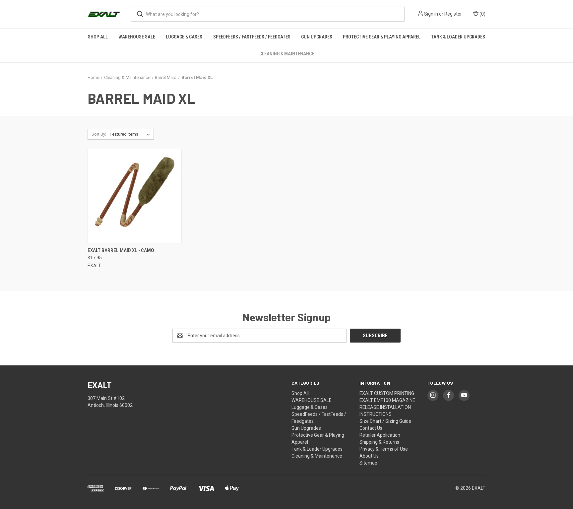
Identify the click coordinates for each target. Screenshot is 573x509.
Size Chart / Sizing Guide (385, 421)
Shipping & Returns (379, 442)
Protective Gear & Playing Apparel (381, 36)
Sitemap (368, 463)
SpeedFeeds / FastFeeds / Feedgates (251, 36)
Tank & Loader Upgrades (458, 36)
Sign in (431, 14)
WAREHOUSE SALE (136, 36)
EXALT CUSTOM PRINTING (386, 393)
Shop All (98, 36)
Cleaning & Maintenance (286, 53)
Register (453, 14)
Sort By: (99, 134)
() (481, 14)
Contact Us (370, 428)
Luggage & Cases (184, 36)
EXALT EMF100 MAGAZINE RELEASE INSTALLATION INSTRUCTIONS (387, 407)
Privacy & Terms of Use (383, 449)
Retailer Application (379, 435)
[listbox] (131, 134)
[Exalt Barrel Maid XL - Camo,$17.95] (134, 196)
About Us (369, 456)
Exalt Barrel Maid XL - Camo (121, 250)
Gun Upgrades (316, 36)
